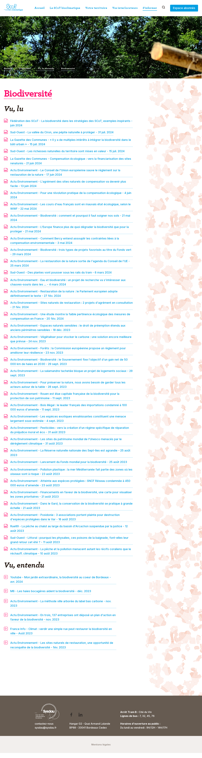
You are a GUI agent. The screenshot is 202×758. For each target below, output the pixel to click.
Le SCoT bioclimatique (65, 8)
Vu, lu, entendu (46, 68)
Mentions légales (101, 744)
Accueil (39, 8)
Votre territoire (96, 8)
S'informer (150, 8)
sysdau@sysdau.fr (45, 727)
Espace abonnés (184, 8)
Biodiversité (68, 68)
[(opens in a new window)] (73, 715)
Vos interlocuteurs (125, 8)
